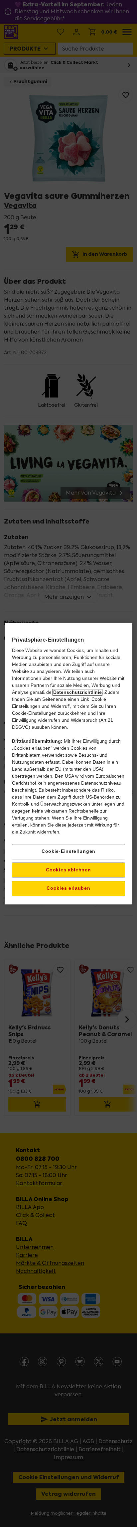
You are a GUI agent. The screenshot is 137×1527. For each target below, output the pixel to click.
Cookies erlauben (68, 888)
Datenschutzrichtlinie (77, 692)
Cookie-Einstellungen (68, 851)
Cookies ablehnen (68, 869)
